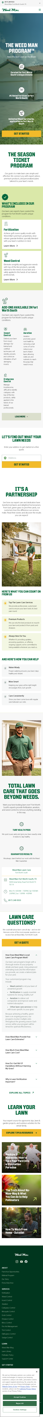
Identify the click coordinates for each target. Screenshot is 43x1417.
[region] (20, 1392)
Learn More (9, 245)
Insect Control (7, 1300)
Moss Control (7, 1323)
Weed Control (7, 1297)
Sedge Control (7, 1338)
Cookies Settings (19, 1410)
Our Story (5, 1279)
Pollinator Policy (7, 1355)
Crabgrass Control (8, 1308)
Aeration (5, 1304)
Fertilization (6, 1293)
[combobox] (21, 458)
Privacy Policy (25, 1386)
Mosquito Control (8, 1312)
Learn (4, 1344)
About (5, 1268)
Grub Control (6, 1315)
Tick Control (6, 1330)
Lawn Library (6, 1351)
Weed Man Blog (8, 1348)
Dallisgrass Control (8, 1334)
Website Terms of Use (9, 1386)
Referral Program (8, 1275)
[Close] (36, 1371)
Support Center (7, 1359)
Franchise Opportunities (10, 1272)
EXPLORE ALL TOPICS (19, 1092)
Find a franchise (7, 1283)
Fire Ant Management (9, 1326)
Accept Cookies (20, 1397)
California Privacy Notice (27, 1389)
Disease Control (7, 1319)
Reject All (20, 1403)
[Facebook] (26, 1261)
